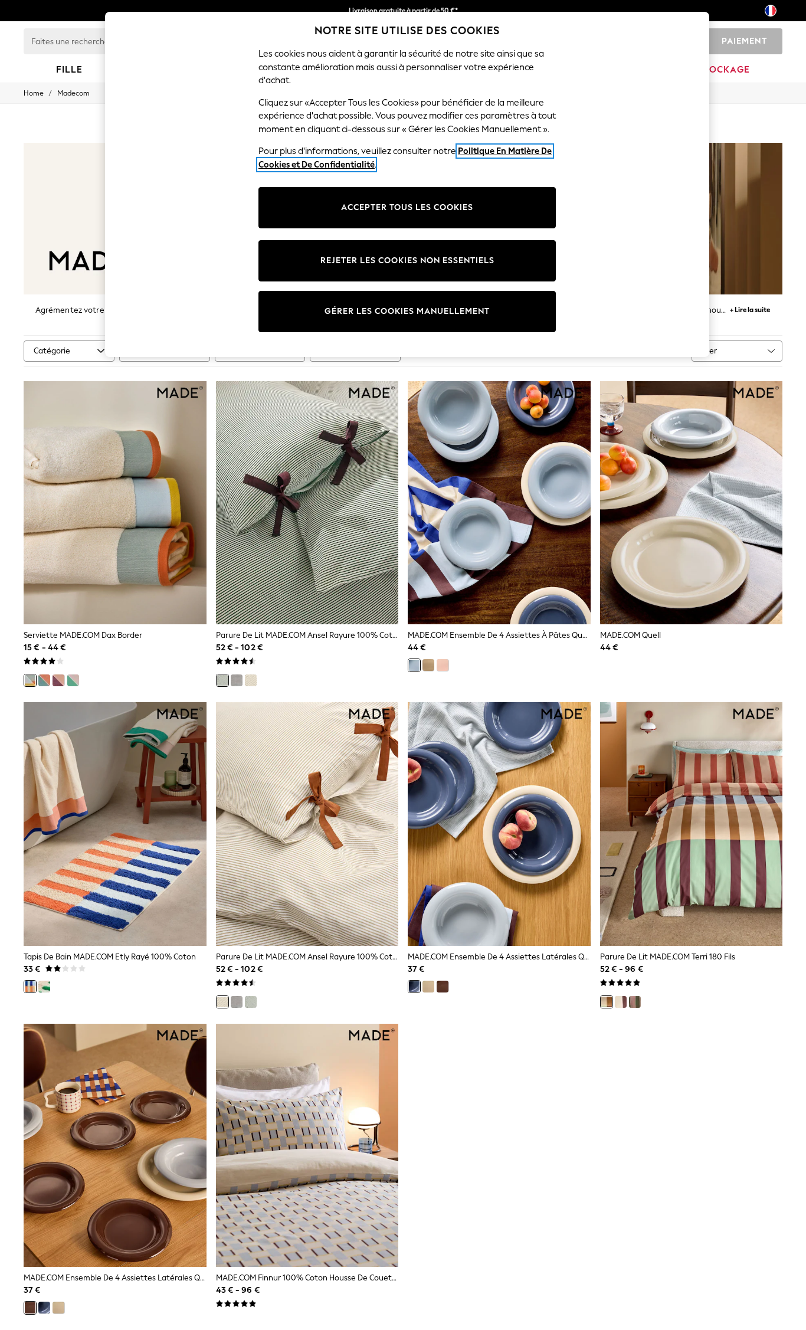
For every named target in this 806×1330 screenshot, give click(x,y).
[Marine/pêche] (44, 680)
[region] (407, 184)
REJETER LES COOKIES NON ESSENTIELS (407, 260)
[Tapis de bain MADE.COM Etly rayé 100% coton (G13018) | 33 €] (115, 824)
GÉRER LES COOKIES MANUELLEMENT (407, 311)
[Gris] (237, 680)
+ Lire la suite (750, 308)
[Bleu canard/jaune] (30, 680)
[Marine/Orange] (30, 986)
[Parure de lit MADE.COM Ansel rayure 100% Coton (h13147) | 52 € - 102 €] (307, 503)
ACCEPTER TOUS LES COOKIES (407, 207)
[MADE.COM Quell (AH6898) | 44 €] (691, 503)
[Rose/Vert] (73, 680)
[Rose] (442, 665)
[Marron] (442, 986)
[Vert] (222, 680)
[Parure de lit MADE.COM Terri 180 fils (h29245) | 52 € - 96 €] (691, 824)
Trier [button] (709, 351)
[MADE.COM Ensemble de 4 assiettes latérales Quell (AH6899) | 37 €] (499, 824)
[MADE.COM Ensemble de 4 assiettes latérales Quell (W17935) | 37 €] (115, 1145)
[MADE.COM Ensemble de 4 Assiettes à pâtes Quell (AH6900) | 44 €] (499, 503)
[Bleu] (414, 665)
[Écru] (251, 680)
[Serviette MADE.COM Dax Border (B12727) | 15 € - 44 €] (115, 503)
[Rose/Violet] (58, 680)
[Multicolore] (606, 1002)
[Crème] (428, 665)
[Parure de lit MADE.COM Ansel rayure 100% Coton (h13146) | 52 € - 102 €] (307, 824)
